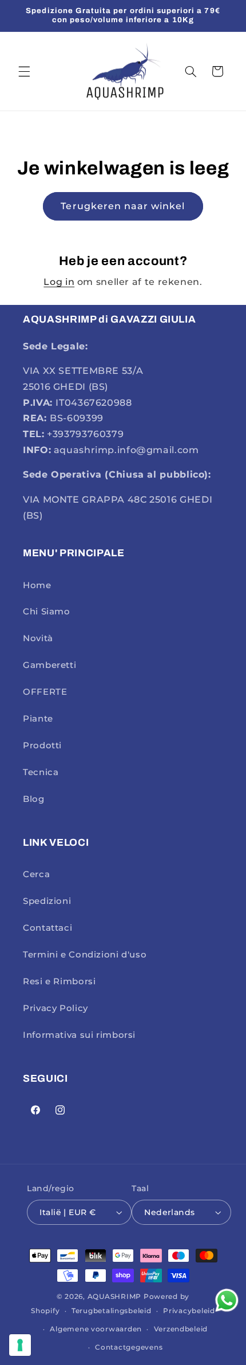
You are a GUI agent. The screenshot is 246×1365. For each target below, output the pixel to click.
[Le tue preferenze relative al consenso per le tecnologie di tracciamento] (20, 1345)
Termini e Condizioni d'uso (84, 955)
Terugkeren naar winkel (123, 206)
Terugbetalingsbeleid (112, 1311)
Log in (58, 281)
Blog (34, 799)
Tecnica (40, 772)
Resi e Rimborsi (59, 981)
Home (37, 585)
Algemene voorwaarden (96, 1329)
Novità (38, 638)
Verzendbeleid (181, 1329)
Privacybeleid (189, 1311)
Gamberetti (49, 665)
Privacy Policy (55, 1008)
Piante (38, 719)
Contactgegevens (128, 1347)
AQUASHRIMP (114, 1297)
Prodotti (42, 745)
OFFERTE (45, 692)
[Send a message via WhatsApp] (226, 1300)
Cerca (36, 874)
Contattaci (47, 928)
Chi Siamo (46, 611)
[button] (24, 71)
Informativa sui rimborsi (79, 1035)
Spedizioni (47, 901)
